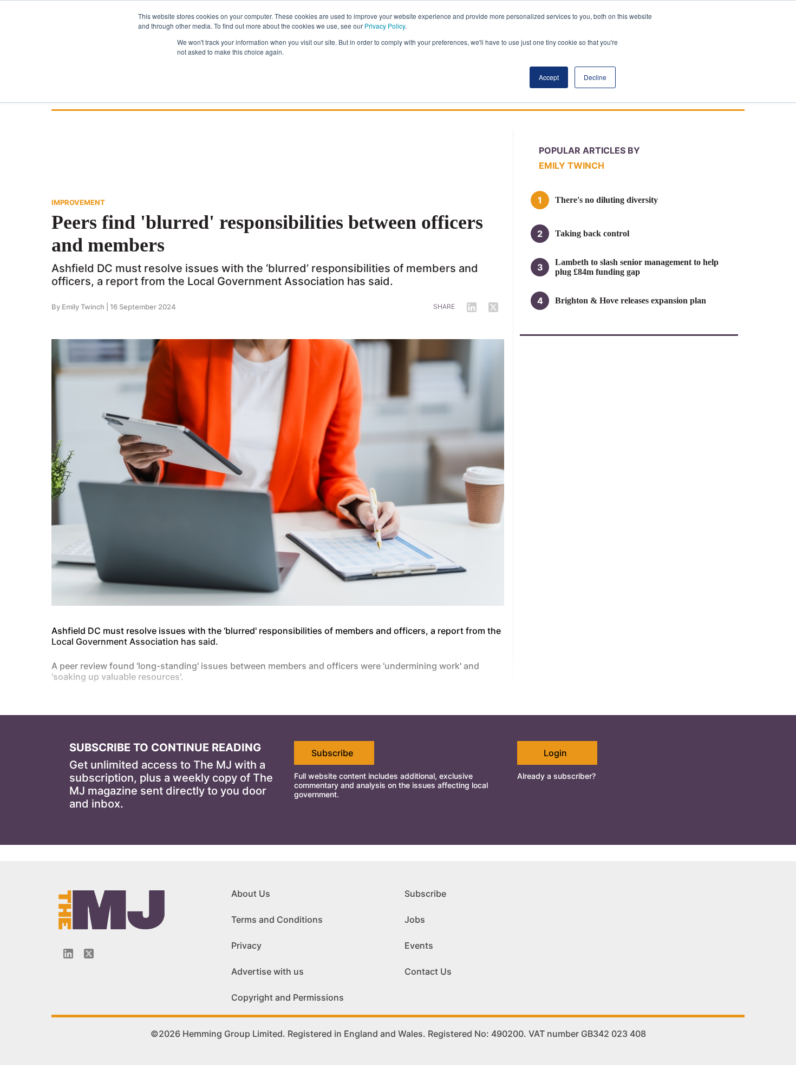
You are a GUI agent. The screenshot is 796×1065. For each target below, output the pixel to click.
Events (418, 945)
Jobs (414, 919)
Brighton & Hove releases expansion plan (630, 300)
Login (555, 753)
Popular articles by (589, 150)
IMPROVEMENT (78, 202)
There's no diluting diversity (606, 199)
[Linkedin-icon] (68, 953)
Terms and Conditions (277, 919)
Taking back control (592, 233)
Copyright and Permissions (287, 997)
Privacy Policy (384, 25)
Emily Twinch (83, 306)
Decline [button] (595, 77)
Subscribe (332, 753)
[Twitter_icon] (89, 953)
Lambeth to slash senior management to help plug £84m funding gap (637, 266)
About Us (250, 893)
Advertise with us (267, 971)
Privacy (246, 945)
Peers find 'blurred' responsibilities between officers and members (267, 233)
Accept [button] (549, 77)
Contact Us (428, 971)
